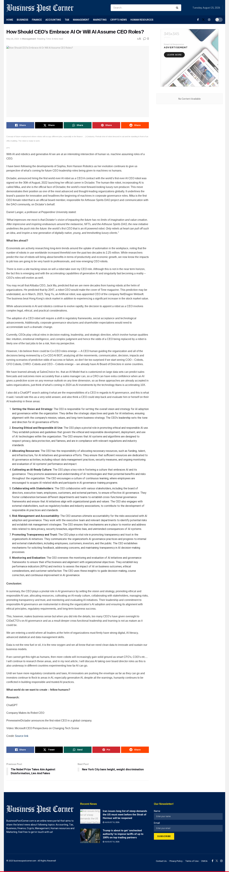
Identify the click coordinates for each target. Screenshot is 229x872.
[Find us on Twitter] (203, 19)
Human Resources (141, 19)
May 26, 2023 (12, 39)
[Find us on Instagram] (209, 19)
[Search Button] (177, 7)
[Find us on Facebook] (198, 19)
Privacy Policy (175, 861)
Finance (37, 19)
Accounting (53, 19)
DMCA (204, 861)
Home (9, 19)
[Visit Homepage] (39, 7)
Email (157, 823)
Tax (67, 19)
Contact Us (161, 861)
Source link (21, 736)
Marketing (100, 19)
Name (157, 811)
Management (81, 19)
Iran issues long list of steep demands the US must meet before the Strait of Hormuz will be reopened (125, 814)
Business (22, 19)
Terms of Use (191, 861)
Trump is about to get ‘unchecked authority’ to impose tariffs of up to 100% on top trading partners (123, 834)
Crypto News (118, 19)
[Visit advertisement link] (189, 58)
